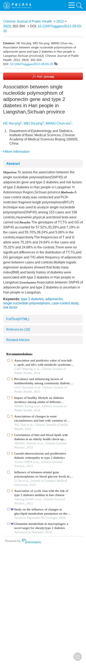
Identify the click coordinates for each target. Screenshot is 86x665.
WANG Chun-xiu (58, 123)
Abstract (13, 163)
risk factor (10, 307)
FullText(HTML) (17, 319)
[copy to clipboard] (55, 63)
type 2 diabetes (32, 299)
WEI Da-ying (33, 123)
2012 (60, 21)
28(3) (7, 26)
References (18, 329)
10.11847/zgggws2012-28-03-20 (31, 64)
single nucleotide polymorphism (26, 303)
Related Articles (18, 340)
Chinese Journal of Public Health (27, 21)
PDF (45, 76)
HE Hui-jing (11, 123)
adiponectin (54, 299)
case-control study (65, 303)
